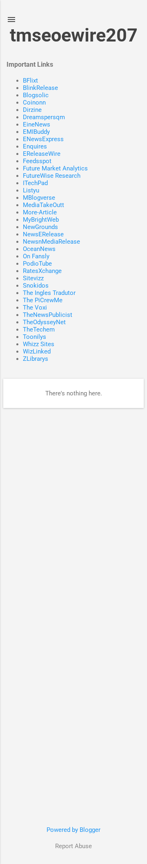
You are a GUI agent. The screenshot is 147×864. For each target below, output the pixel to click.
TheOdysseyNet (44, 322)
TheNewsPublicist (47, 315)
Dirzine (32, 109)
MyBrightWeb (41, 219)
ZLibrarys (35, 358)
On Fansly (36, 256)
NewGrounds (40, 227)
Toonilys (34, 336)
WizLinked (37, 351)
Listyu (31, 190)
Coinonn (34, 102)
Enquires (35, 146)
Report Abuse (73, 846)
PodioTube (37, 263)
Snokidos (36, 285)
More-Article (40, 212)
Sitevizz (33, 278)
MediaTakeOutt (43, 205)
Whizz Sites (38, 344)
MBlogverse (39, 197)
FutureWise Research (51, 175)
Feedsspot (37, 161)
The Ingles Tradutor (49, 293)
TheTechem (39, 329)
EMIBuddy (36, 131)
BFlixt (30, 80)
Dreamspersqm (44, 117)
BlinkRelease (40, 88)
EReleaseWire (41, 153)
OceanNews (39, 249)
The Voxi (35, 307)
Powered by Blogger (73, 829)
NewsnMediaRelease (51, 241)
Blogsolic (36, 95)
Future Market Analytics (55, 168)
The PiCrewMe (42, 300)
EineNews (36, 124)
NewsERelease (43, 234)
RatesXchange (42, 271)
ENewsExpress (43, 139)
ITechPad (35, 183)
